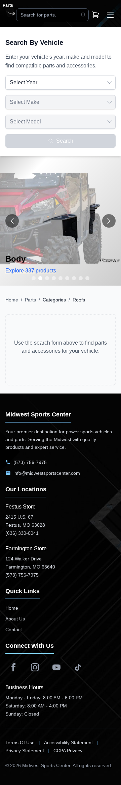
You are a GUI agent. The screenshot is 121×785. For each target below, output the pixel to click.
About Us (15, 618)
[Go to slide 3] (47, 278)
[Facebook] (13, 667)
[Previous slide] (12, 221)
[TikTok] (78, 667)
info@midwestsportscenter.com (46, 473)
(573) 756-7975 (30, 462)
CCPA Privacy (67, 750)
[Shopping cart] (95, 15)
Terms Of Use (20, 742)
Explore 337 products (30, 270)
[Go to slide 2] (40, 278)
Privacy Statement (24, 750)
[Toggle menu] (110, 14)
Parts (30, 299)
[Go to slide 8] (81, 278)
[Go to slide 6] (67, 278)
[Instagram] (35, 667)
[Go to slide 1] (34, 278)
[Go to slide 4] (54, 278)
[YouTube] (56, 667)
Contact (13, 629)
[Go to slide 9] (87, 278)
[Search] (83, 15)
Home (11, 299)
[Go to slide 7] (74, 278)
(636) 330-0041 (22, 533)
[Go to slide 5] (60, 278)
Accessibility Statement (68, 742)
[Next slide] (109, 221)
